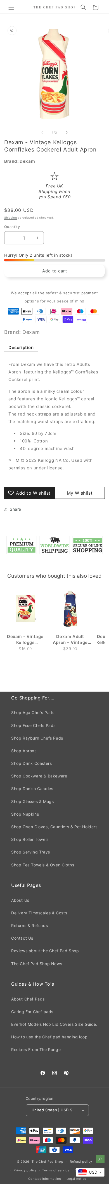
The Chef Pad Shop (47, 1162)
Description (21, 347)
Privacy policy (25, 1170)
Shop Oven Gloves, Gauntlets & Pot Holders (54, 826)
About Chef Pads (28, 999)
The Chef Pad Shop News (36, 963)
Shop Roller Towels (30, 839)
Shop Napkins (25, 814)
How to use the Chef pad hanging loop (49, 1036)
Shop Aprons (24, 750)
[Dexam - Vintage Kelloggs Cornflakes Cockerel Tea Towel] (25, 608)
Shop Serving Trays (30, 852)
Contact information (44, 1179)
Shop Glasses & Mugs (32, 801)
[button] (11, 7)
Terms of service (55, 1170)
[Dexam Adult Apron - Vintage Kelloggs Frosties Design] (70, 608)
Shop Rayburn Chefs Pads (37, 738)
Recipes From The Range (36, 1049)
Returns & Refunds (29, 925)
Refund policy (81, 1162)
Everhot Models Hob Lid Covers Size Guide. (54, 1024)
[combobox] (90, 1172)
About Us (20, 900)
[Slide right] (67, 132)
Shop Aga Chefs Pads (32, 712)
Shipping (10, 217)
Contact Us (22, 938)
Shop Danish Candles (32, 788)
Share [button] (15, 509)
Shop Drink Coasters (31, 763)
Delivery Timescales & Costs (39, 912)
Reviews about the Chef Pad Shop (45, 950)
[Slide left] (42, 132)
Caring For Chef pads (32, 1011)
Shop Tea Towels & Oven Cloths (42, 864)
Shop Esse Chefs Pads (33, 725)
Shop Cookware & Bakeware (39, 776)
